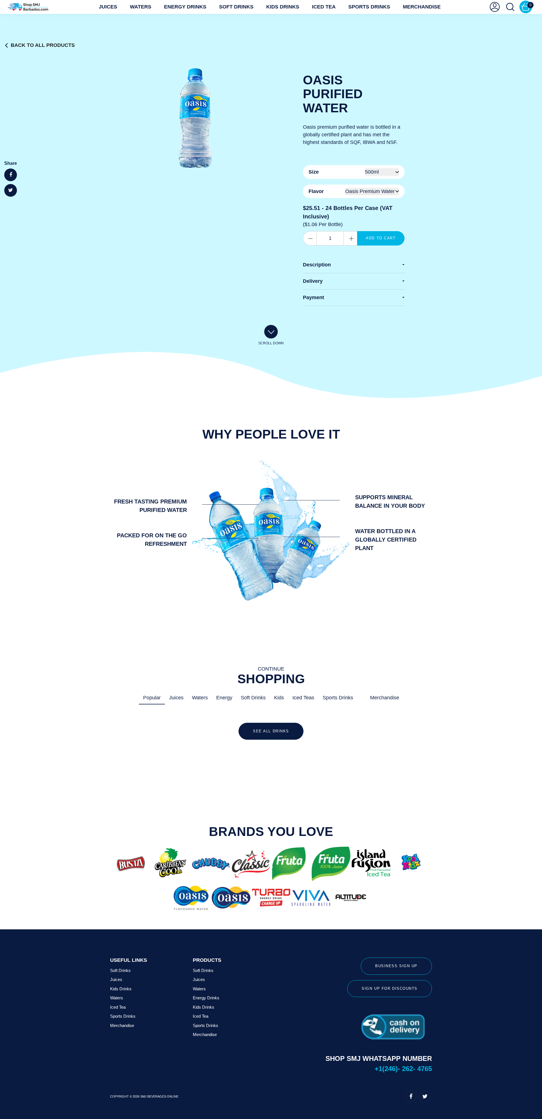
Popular (152, 697)
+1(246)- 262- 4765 (403, 1068)
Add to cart (380, 238)
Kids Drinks (282, 7)
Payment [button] (313, 297)
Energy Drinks (185, 7)
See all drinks (271, 731)
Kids (279, 697)
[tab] (354, 265)
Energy (224, 697)
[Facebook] (410, 1096)
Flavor (316, 191)
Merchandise (422, 7)
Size (314, 172)
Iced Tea (324, 7)
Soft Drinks (236, 7)
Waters (140, 7)
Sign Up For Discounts (390, 988)
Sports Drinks (369, 7)
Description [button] (317, 265)
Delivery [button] (313, 281)
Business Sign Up (396, 966)
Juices (108, 7)
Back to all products (43, 45)
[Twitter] (424, 1096)
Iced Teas (303, 697)
